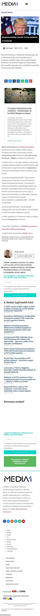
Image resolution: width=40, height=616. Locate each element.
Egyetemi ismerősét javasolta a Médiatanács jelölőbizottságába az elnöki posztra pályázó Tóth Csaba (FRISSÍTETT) (17, 329)
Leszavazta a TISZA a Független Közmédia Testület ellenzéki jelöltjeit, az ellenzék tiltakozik (20, 370)
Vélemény (10, 547)
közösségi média (10, 270)
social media (20, 272)
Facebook (20, 267)
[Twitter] (8, 521)
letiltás (22, 270)
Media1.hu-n (27, 233)
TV (8, 537)
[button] (27, 4)
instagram (29, 267)
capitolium (8, 265)
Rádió (9, 535)
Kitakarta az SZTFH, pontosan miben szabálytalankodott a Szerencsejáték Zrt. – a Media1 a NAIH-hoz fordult (20, 379)
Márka (9, 533)
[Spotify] (19, 521)
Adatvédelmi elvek (18, 609)
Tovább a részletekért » (15, 141)
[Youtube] (23, 521)
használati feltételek (27, 609)
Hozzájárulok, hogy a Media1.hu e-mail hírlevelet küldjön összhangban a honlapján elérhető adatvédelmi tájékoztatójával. (20, 289)
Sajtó (8, 530)
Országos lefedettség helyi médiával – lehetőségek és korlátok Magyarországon (19, 110)
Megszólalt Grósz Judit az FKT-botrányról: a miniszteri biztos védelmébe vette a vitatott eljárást (17, 389)
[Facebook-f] (4, 521)
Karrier (9, 544)
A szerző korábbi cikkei (24, 256)
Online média (7, 12)
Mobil (9, 542)
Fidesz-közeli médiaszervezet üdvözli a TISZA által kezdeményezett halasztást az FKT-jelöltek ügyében (19, 351)
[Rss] (12, 521)
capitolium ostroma (23, 265)
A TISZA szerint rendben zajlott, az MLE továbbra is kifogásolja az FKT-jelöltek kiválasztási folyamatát (19, 309)
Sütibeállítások (4, 610)
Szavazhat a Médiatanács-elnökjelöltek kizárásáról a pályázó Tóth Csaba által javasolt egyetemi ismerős (19, 318)
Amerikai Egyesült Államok (22, 263)
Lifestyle (10, 551)
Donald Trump (9, 267)
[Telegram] (15, 521)
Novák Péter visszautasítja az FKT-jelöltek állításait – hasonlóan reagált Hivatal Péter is (18, 360)
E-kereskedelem (12, 549)
